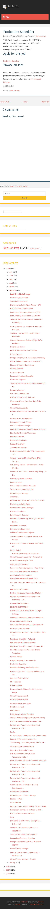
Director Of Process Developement (23, 739)
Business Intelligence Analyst (21, 621)
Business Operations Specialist (21, 376)
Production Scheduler (18, 32)
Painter (12, 732)
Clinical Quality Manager (19, 849)
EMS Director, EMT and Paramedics (23, 643)
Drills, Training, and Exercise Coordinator (25, 316)
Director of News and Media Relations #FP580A (27, 429)
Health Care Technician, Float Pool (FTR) (25, 312)
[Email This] (4, 86)
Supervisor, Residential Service (21, 750)
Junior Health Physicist (18, 448)
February (12, 290)
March (11, 287)
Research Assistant (17, 444)
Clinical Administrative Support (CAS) (24, 579)
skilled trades (34, 248)
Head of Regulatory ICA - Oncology (23, 350)
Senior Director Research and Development (26, 625)
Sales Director (15, 803)
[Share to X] (9, 86)
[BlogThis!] (7, 86)
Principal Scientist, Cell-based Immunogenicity (27, 358)
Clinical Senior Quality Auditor (21, 418)
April (11, 283)
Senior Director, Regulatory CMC (22, 489)
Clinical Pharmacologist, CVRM (21, 561)
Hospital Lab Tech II (17, 347)
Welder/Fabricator (16, 369)
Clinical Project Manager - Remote (23, 859)
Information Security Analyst (20, 422)
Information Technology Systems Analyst (25, 810)
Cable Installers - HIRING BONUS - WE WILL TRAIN (28, 806)
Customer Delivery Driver (19, 678)
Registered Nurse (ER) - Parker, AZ (22, 639)
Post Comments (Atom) (19, 186)
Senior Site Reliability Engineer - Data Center (26, 568)
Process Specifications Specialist (22, 397)
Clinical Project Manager (19, 298)
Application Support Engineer (21, 575)
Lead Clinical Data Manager (20, 294)
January (12, 863)
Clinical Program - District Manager (23, 795)
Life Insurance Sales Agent (20, 504)
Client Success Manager (19, 564)
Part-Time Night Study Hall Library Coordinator (27, 500)
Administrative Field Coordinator (22, 747)
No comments (41, 36)
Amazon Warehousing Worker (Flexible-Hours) (27, 718)
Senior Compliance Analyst (20, 426)
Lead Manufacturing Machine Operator (24, 668)
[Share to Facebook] (12, 86)
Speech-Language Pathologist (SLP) (23, 834)
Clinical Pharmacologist (19, 696)
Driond (40, 902)
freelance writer (16, 482)
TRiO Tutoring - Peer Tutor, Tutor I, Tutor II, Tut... (27, 743)
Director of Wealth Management (22, 365)
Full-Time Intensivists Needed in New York (25, 721)
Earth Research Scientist (19, 515)
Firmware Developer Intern (20, 529)
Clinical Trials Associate (19, 408)
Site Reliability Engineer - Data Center (24, 572)
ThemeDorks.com (36, 904)
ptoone (17, 904)
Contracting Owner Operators (21, 479)
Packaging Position (17, 390)
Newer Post (5, 102)
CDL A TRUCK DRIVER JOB (19, 394)
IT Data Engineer (16, 354)
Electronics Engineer (17, 380)
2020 (8, 866)
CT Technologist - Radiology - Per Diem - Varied (28, 736)
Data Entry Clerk (16, 685)
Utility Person (15, 710)
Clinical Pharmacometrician (20, 703)
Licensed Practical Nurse (19, 603)
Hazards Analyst (16, 657)
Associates (14, 497)
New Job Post (15, 91)
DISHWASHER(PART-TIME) (19, 607)
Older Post (45, 102)
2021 (8, 269)
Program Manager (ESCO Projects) (23, 660)
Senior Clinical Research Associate (23, 486)
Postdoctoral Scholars (18, 440)
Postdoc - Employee (17, 511)
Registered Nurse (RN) (18, 525)
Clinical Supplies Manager (19, 628)
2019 (8, 870)
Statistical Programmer (18, 301)
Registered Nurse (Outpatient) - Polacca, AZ (26, 646)
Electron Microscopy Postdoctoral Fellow (25, 593)
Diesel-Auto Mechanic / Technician (23, 433)
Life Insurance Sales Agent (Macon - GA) (25, 305)
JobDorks (13, 6)
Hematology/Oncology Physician (22, 838)
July (10, 272)
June (11, 276)
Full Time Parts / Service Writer (21, 309)
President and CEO (17, 707)
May (10, 279)
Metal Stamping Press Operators (22, 714)
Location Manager (17, 372)
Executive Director (17, 437)
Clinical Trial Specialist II (19, 792)
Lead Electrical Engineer (19, 589)
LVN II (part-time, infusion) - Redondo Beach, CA (28, 761)
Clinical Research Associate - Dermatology (26, 557)
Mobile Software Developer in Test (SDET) (25, 361)
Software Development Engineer (22, 533)
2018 (8, 874)
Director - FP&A (16, 799)
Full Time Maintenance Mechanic (22, 813)
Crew (12, 817)
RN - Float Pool (15, 682)
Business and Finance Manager (21, 508)
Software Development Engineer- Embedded (26, 618)
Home (25, 102)
